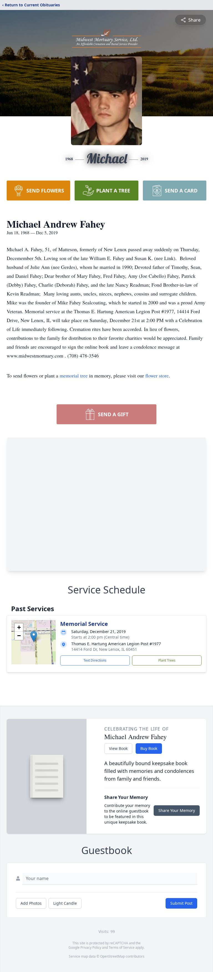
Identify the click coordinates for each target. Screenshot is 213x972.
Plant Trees (167, 660)
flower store (157, 375)
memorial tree (74, 375)
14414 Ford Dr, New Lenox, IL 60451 (104, 649)
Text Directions (94, 660)
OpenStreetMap (112, 956)
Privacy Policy (90, 947)
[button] (33, 636)
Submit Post (181, 903)
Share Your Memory (176, 810)
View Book (118, 748)
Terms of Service (122, 947)
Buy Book (148, 748)
